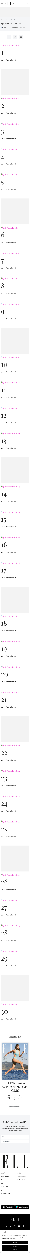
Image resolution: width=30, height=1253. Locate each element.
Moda (9, 20)
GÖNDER (15, 1146)
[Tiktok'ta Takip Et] (23, 1226)
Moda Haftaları (5, 1187)
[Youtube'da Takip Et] (19, 1226)
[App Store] (8, 1207)
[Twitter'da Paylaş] (15, 37)
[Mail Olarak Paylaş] (21, 37)
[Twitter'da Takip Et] (11, 1226)
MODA (3, 1173)
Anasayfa (3, 20)
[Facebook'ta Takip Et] (7, 1226)
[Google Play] (22, 1207)
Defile (13, 20)
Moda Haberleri (5, 1176)
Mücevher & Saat (5, 1193)
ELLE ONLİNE (15, 27)
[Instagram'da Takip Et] (15, 1226)
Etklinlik (19, 1173)
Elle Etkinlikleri (21, 1180)
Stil (2, 1183)
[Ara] (27, 3)
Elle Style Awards (21, 1176)
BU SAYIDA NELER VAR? (15, 1106)
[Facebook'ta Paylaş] (9, 37)
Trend (2, 1180)
